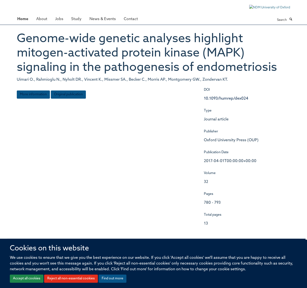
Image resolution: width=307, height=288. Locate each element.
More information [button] (33, 94)
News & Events (102, 19)
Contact (131, 19)
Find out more (112, 278)
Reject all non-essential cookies (71, 278)
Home (22, 19)
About (41, 19)
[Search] (290, 19)
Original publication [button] (68, 94)
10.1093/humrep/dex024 (226, 99)
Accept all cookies (26, 278)
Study (76, 19)
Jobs (59, 19)
